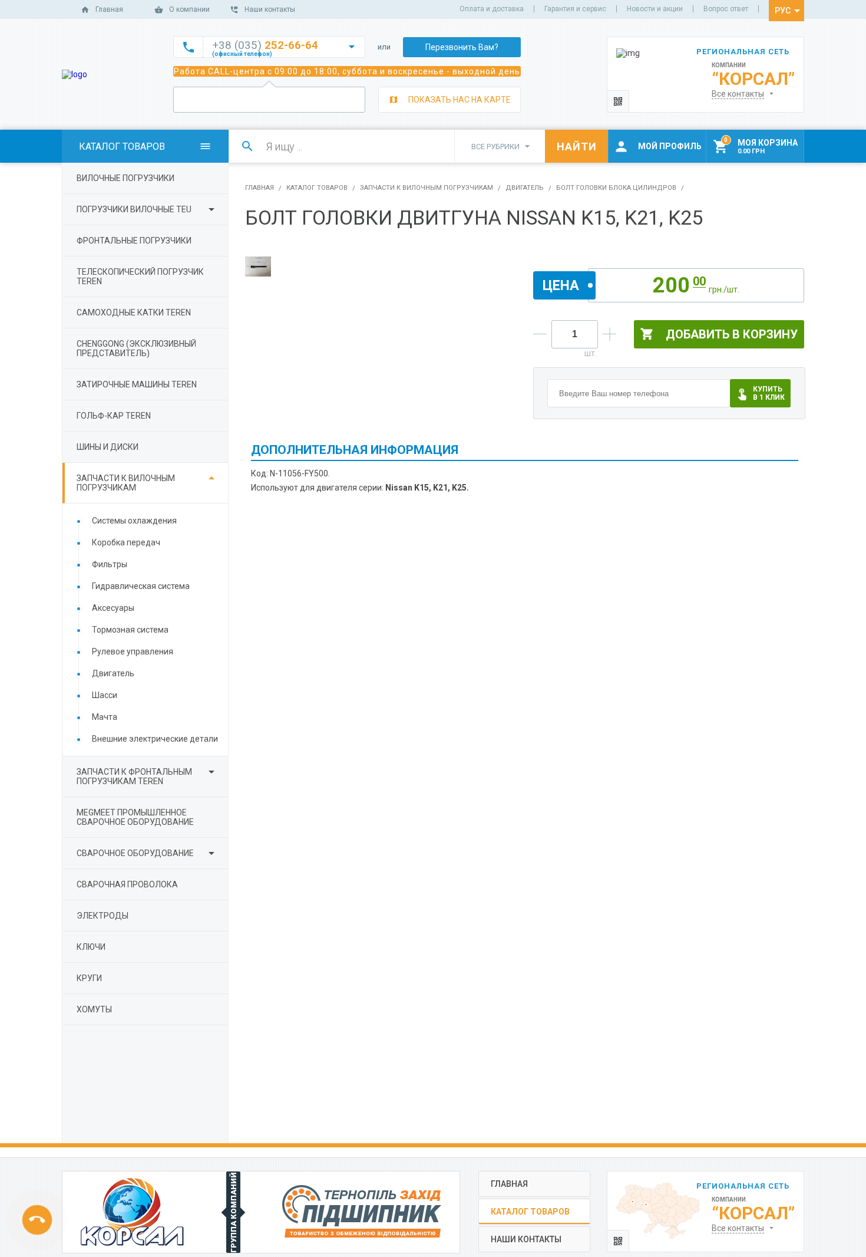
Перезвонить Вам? (461, 47)
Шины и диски (107, 447)
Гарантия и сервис (575, 9)
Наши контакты (269, 9)
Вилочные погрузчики (125, 178)
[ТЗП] (361, 1212)
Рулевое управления (132, 651)
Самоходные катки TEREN (134, 312)
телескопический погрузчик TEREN (140, 276)
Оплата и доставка (492, 9)
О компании (189, 9)
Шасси (104, 695)
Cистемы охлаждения (134, 520)
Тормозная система (130, 629)
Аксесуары (113, 608)
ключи (91, 947)
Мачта (104, 717)
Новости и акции (655, 9)
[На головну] (74, 74)
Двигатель (113, 673)
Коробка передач (126, 542)
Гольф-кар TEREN (114, 415)
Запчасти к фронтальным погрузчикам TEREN (134, 776)
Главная (109, 9)
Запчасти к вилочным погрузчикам (126, 482)
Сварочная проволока (127, 884)
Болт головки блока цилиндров (616, 188)
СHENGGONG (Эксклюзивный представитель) (136, 348)
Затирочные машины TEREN (137, 384)
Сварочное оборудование (135, 853)
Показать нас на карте (459, 99)
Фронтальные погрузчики (134, 240)
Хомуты (94, 1009)
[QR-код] (618, 101)
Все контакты (738, 93)
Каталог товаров (317, 188)
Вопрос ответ (725, 9)
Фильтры (109, 564)
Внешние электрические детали (155, 738)
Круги (89, 978)
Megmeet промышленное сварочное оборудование (135, 817)
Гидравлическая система (141, 586)
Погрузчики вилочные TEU (134, 209)
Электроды (102, 915)
